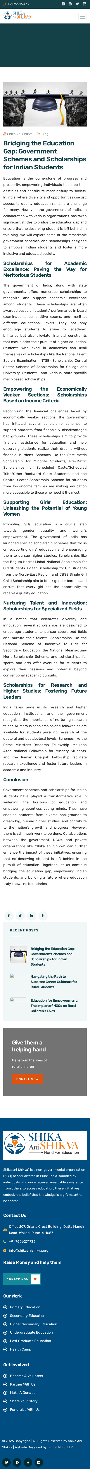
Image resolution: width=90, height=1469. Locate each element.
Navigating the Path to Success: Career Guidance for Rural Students (54, 981)
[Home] (41, 1143)
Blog (45, 134)
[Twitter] (6, 1462)
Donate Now (18, 1279)
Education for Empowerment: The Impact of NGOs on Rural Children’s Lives (54, 1005)
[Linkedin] (39, 1462)
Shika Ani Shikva (19, 134)
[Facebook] (17, 1462)
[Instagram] (28, 1462)
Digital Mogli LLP (60, 1447)
